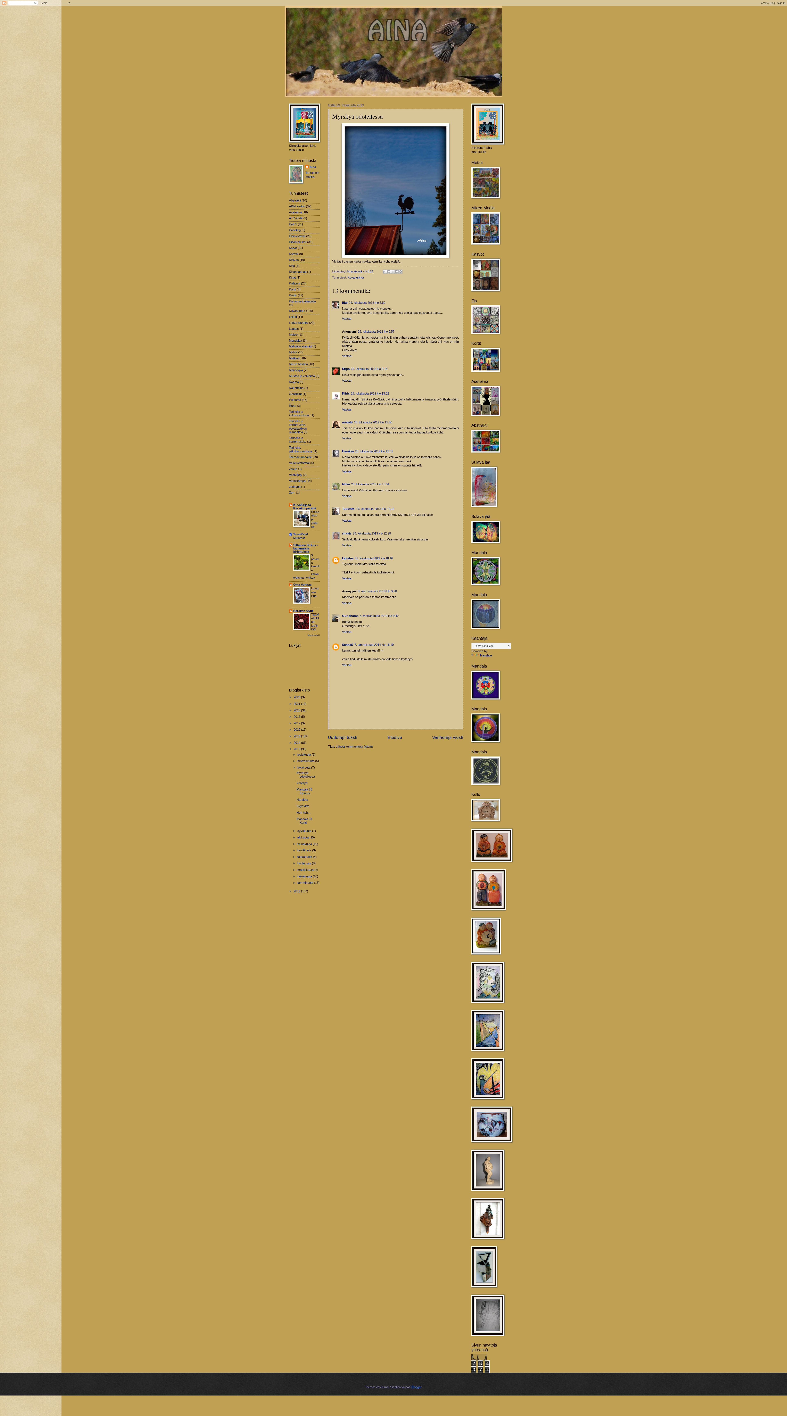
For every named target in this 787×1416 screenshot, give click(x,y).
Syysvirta (303, 806)
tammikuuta (305, 882)
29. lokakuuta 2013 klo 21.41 (375, 509)
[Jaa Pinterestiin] (400, 272)
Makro (293, 334)
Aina (312, 167)
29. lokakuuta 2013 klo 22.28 (372, 533)
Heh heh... (303, 812)
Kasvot (293, 254)
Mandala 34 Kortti (304, 820)
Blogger (416, 1387)
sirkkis (346, 533)
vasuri (293, 469)
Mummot (299, 537)
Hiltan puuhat (297, 242)
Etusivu (395, 737)
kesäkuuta (304, 850)
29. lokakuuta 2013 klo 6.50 (367, 302)
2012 (297, 891)
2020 (297, 710)
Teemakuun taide (300, 457)
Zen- (292, 492)
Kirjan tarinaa (297, 271)
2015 (297, 736)
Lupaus (294, 328)
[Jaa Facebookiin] (397, 272)
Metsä (293, 352)
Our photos (350, 616)
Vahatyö (302, 783)
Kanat (293, 248)
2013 (297, 749)
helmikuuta (305, 876)
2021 (297, 703)
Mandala (294, 340)
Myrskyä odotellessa (306, 774)
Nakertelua (296, 388)
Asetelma (295, 212)
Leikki (293, 316)
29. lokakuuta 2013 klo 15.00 (373, 422)
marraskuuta (306, 761)
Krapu (293, 295)
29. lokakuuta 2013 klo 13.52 (370, 393)
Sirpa (346, 369)
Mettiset (294, 358)
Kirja (292, 265)
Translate (486, 655)
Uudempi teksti (342, 737)
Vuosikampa (297, 480)
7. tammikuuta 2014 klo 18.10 (374, 644)
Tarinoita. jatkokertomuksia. (301, 449)
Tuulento (348, 509)
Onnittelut (295, 394)
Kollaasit (294, 283)
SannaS (347, 644)
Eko (345, 302)
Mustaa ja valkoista (302, 376)
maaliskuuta (305, 869)
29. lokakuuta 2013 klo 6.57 (376, 331)
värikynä (294, 486)
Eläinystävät (297, 236)
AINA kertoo (297, 206)
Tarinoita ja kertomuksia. (297, 439)
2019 (297, 716)
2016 (297, 729)
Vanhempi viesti (447, 737)
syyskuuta (304, 831)
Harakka (348, 451)
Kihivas (294, 260)
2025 (297, 697)
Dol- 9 (293, 224)
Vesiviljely (295, 475)
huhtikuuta (304, 863)
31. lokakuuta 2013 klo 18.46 (374, 558)
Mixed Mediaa (298, 364)
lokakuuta (304, 767)
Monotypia (296, 370)
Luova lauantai (298, 322)
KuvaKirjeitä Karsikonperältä (304, 506)
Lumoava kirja (314, 592)
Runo (292, 405)
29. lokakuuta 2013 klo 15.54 (370, 484)
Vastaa (346, 318)
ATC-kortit (296, 218)
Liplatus (348, 558)
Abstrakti (295, 200)
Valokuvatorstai (299, 463)
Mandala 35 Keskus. (304, 791)
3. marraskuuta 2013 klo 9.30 (377, 591)
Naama (294, 382)
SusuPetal (300, 534)
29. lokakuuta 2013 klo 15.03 (374, 451)
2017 (297, 723)
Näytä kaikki (313, 635)
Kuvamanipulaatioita (302, 301)
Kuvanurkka (356, 277)
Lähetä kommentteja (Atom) (354, 746)
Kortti (292, 289)
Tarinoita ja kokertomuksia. (299, 413)
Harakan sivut (303, 611)
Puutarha (295, 399)
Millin (346, 484)
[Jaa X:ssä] (393, 272)
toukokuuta (305, 857)
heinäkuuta (305, 844)
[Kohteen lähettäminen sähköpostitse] (385, 272)
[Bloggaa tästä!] (389, 272)
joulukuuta (304, 754)
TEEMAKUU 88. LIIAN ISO (315, 622)
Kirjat (292, 277)
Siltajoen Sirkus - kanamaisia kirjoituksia (305, 548)
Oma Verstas (302, 584)
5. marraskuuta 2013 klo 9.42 (379, 616)
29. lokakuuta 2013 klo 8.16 (369, 369)
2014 (297, 742)
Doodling (295, 230)
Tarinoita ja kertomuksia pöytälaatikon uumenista (298, 427)
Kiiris (346, 393)
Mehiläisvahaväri (300, 346)
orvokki (347, 422)
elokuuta (303, 837)
